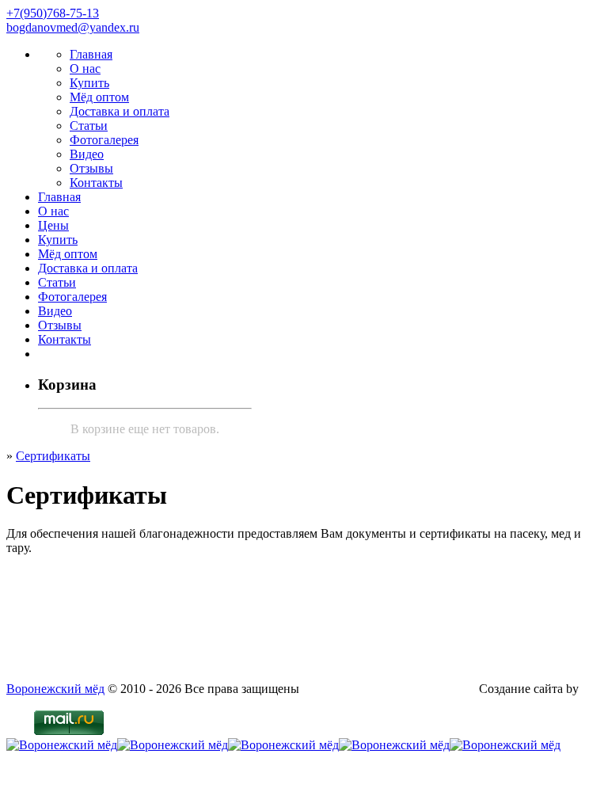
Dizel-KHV (36, 703)
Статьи (89, 125)
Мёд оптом (99, 97)
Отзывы (91, 168)
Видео (87, 154)
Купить (89, 82)
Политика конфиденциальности (389, 688)
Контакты (96, 182)
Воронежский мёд (55, 688)
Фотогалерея (104, 140)
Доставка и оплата (119, 111)
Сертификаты (53, 456)
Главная (91, 54)
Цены (53, 225)
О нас (85, 68)
